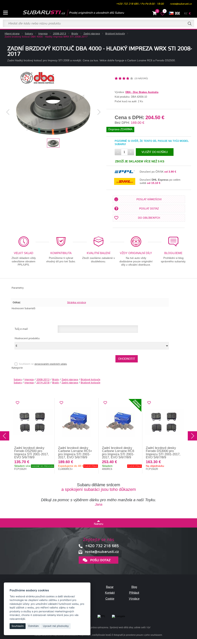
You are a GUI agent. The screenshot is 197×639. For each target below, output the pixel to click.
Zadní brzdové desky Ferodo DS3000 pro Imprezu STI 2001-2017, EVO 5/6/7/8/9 (163, 452)
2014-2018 (42, 382)
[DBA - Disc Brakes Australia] (37, 82)
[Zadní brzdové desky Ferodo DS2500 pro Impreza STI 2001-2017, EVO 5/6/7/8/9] (33, 422)
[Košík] (154, 13)
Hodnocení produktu (27, 338)
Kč (185, 13)
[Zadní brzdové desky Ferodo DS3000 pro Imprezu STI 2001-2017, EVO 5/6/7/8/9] (164, 422)
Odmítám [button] (33, 625)
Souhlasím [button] (18, 625)
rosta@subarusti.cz (181, 3)
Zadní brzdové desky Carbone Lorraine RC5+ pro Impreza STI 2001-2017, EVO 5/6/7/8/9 (75, 452)
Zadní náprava (91, 33)
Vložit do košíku (155, 152)
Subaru (29, 33)
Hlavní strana (12, 33)
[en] (177, 13)
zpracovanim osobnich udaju (50, 364)
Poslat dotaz (149, 208)
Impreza (43, 33)
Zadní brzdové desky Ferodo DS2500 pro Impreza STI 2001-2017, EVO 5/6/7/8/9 (31, 452)
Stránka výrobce (76, 302)
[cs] (171, 13)
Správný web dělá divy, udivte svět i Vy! (129, 627)
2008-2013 (59, 33)
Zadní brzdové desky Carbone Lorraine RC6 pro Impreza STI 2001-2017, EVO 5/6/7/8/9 (118, 452)
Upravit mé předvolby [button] (56, 625)
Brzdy (74, 33)
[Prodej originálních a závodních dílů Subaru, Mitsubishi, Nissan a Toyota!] (67, 12)
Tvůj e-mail (21, 329)
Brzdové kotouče (115, 33)
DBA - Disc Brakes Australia (141, 92)
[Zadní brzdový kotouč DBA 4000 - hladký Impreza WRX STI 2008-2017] (53, 112)
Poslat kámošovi (149, 199)
